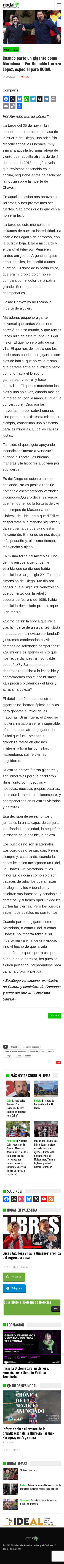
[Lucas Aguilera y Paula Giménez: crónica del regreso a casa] (32, 1232)
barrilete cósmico (31, 1046)
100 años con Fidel (28, 1470)
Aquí (56, 1309)
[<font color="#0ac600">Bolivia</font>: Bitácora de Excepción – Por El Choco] (46, 1089)
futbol (28, 1055)
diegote (51, 1051)
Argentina (15, 1046)
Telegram (16, 1288)
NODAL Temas (11, 49)
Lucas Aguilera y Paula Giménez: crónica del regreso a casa (32, 1255)
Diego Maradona (37, 1051)
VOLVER (54, 1015)
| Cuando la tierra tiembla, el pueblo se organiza (38, 1501)
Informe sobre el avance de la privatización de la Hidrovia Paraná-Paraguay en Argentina (28, 1433)
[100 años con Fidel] (10, 1474)
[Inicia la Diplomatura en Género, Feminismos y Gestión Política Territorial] (32, 1346)
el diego (7, 1055)
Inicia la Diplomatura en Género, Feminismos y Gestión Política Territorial (26, 1372)
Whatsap (16, 1276)
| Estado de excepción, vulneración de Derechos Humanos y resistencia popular (40, 1486)
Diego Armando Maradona (15, 1051)
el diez (18, 1055)
